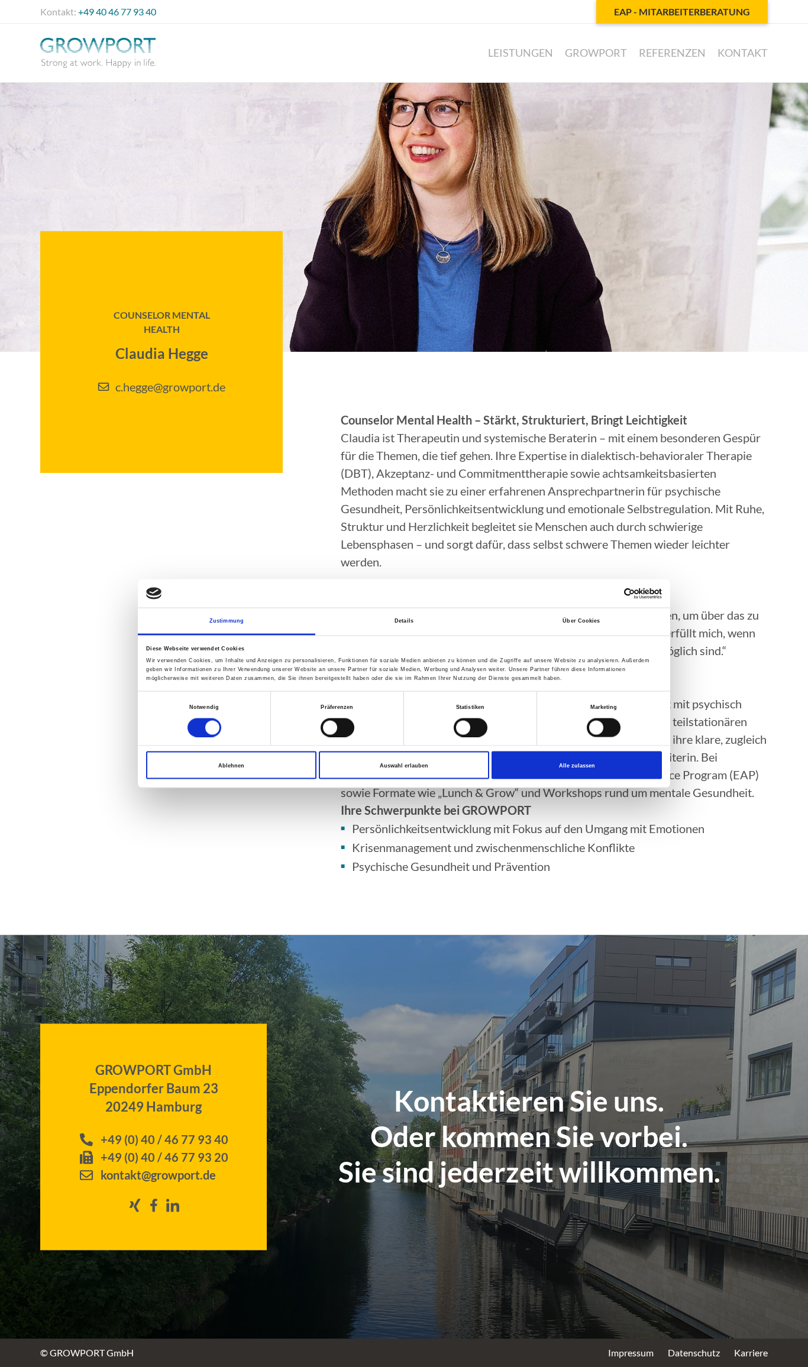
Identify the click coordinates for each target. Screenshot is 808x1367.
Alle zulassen (577, 765)
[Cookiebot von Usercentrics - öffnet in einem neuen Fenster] (610, 593)
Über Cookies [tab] (581, 621)
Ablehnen (231, 765)
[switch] (337, 727)
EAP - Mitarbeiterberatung (682, 11)
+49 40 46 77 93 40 (117, 11)
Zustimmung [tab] (226, 621)
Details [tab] (404, 621)
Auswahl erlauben (404, 765)
